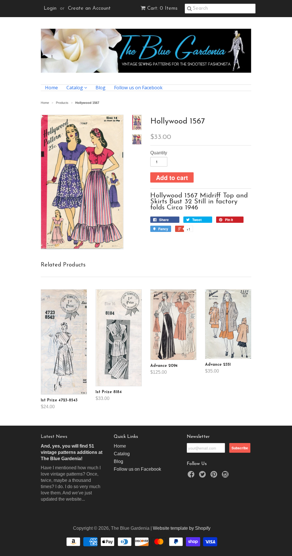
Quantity (158, 152)
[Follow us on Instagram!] (226, 476)
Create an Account (89, 8)
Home (51, 88)
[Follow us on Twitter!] (203, 476)
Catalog (75, 88)
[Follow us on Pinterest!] (214, 476)
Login (50, 8)
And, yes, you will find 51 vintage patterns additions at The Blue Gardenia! (71, 452)
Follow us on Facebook (138, 88)
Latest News (54, 436)
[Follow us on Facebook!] (192, 476)
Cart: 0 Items (162, 8)
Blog (101, 88)
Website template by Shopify (181, 528)
